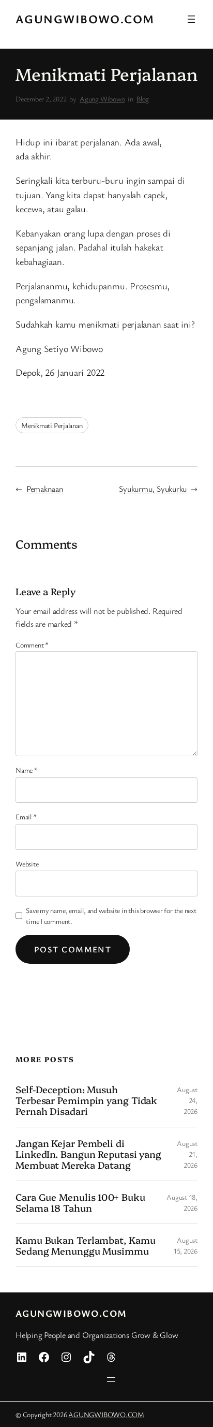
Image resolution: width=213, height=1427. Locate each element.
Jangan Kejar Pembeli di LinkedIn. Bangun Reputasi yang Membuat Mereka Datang (88, 1154)
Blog (142, 99)
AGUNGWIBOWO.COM (85, 19)
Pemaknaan (45, 488)
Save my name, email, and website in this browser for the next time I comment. (111, 915)
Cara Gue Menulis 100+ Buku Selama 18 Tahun (80, 1202)
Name (27, 770)
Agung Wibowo (102, 99)
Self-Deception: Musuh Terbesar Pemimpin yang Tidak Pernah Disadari (86, 1100)
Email (26, 816)
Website (27, 864)
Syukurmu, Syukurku (153, 488)
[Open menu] (191, 19)
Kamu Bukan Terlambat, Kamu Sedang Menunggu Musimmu (85, 1245)
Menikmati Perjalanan (52, 425)
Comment (32, 645)
